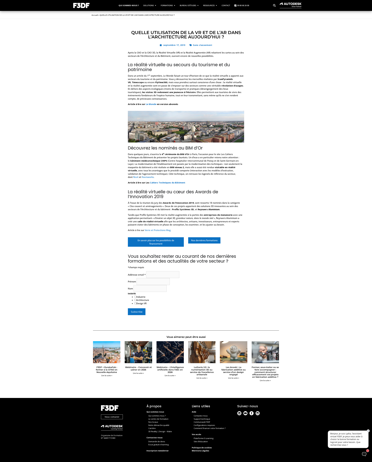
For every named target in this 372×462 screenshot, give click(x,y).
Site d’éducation (201, 441)
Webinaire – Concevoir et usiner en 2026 (138, 368)
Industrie (140, 296)
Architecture (142, 300)
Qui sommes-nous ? (157, 415)
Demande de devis (156, 441)
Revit (135, 177)
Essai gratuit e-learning (158, 444)
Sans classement (202, 45)
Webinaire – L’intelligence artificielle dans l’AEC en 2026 (170, 370)
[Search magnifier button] (274, 5)
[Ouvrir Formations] (174, 5)
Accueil (95, 15)
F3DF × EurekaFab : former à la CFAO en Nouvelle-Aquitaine (106, 370)
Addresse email (137, 274)
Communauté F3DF (202, 422)
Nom (131, 288)
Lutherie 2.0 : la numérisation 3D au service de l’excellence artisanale (202, 371)
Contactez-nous (201, 415)
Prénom (132, 281)
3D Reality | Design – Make (160, 431)
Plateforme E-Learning (203, 438)
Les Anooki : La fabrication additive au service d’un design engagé (233, 371)
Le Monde (151, 104)
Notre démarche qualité (158, 425)
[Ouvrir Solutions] (155, 5)
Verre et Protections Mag (158, 230)
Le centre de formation (158, 419)
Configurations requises (204, 425)
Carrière (152, 428)
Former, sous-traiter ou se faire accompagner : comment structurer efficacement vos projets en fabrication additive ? (265, 372)
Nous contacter (112, 416)
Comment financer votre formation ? (210, 428)
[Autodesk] (121, 428)
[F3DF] (121, 408)
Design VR (141, 303)
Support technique (202, 419)
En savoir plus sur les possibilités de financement (156, 242)
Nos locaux (153, 422)
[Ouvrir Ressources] (216, 5)
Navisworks (148, 177)
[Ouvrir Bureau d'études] (198, 5)
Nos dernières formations (204, 240)
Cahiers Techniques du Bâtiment (167, 182)
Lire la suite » (106, 375)
